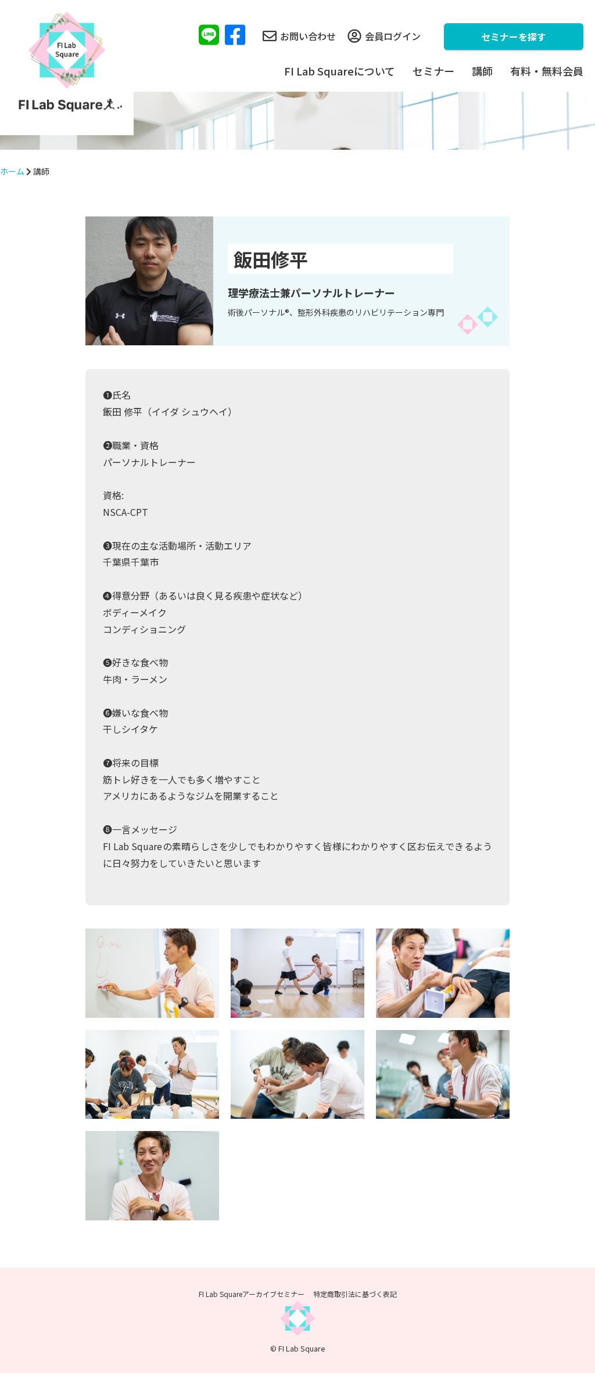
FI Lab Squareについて (339, 70)
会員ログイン (393, 36)
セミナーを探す (513, 37)
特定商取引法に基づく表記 (355, 1294)
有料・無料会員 (546, 70)
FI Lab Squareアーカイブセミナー (251, 1294)
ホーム (12, 171)
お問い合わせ (308, 36)
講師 (482, 70)
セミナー (433, 70)
